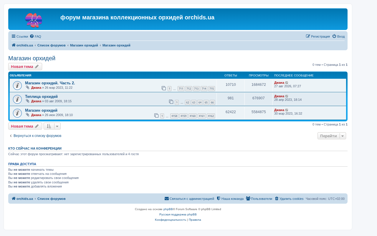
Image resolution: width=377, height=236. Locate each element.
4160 (193, 116)
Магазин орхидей (31, 58)
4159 (183, 116)
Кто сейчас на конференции (35, 148)
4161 (202, 116)
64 (200, 102)
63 (193, 102)
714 (204, 89)
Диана (36, 87)
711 (181, 89)
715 (211, 89)
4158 (174, 116)
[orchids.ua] (35, 19)
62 (187, 102)
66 (212, 102)
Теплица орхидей (41, 96)
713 (196, 89)
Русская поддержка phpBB (178, 214)
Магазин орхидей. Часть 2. (50, 83)
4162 (211, 116)
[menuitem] (35, 36)
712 (188, 89)
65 (206, 102)
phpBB (168, 209)
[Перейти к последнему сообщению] (287, 82)
